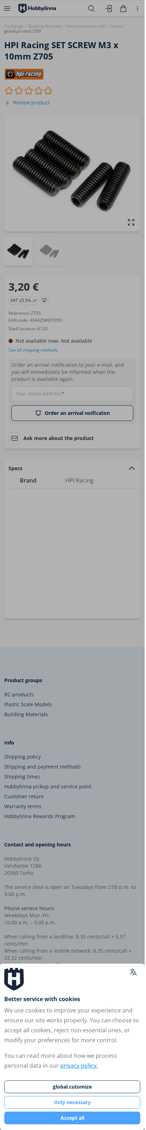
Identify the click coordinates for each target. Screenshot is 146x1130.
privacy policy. (79, 1065)
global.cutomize (72, 1086)
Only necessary (72, 1102)
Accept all (72, 1117)
